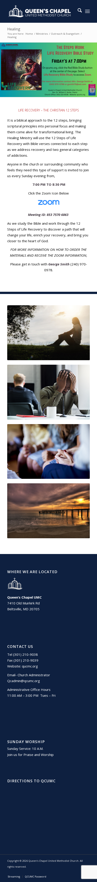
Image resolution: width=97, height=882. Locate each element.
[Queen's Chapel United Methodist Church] (40, 11)
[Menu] (87, 11)
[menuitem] (77, 11)
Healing (13, 29)
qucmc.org (30, 666)
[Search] (77, 11)
